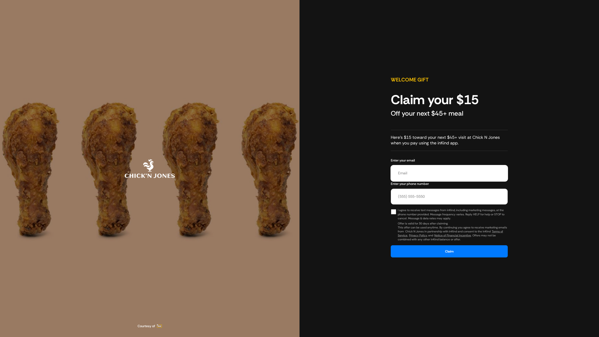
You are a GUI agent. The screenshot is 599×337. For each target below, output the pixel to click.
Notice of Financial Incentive (452, 235)
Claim (449, 251)
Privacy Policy (418, 235)
